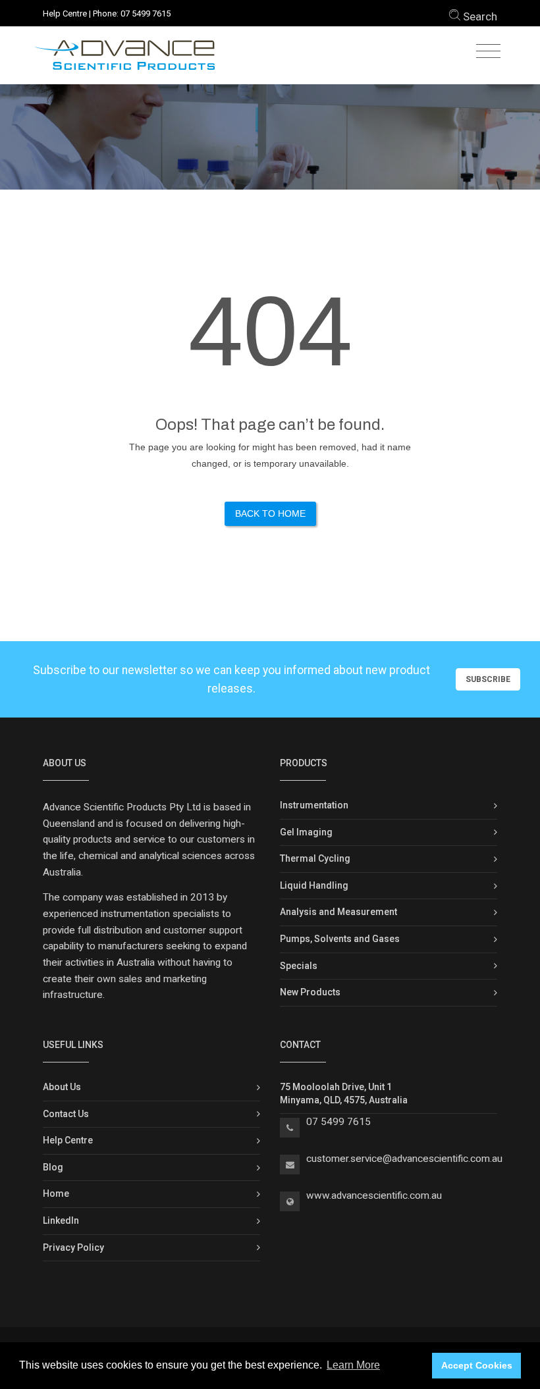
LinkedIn (61, 1220)
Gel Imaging (306, 832)
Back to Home (270, 513)
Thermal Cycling (315, 858)
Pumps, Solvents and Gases (340, 938)
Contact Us (66, 1114)
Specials (298, 965)
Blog (53, 1167)
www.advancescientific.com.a (371, 1195)
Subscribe (488, 679)
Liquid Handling (314, 885)
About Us (62, 1087)
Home (56, 1193)
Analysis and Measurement (338, 911)
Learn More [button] (353, 1365)
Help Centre (65, 13)
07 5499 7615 (146, 13)
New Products (310, 992)
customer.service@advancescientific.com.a (401, 1159)
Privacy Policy (73, 1247)
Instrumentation (314, 805)
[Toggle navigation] (488, 52)
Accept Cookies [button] (476, 1365)
